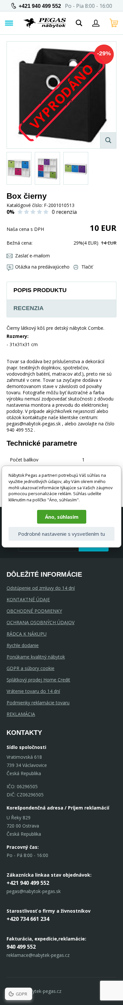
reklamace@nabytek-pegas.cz (38, 955)
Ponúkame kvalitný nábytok (36, 657)
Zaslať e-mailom (32, 255)
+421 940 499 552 (40, 6)
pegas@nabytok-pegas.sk (34, 891)
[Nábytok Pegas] (44, 23)
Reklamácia (21, 714)
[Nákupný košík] (114, 23)
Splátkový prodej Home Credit (38, 680)
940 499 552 (21, 946)
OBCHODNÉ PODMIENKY (34, 611)
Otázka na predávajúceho (42, 267)
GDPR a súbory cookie (30, 668)
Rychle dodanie (23, 645)
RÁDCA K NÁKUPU (27, 634)
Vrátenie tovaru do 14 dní (33, 691)
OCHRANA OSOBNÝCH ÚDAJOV (40, 622)
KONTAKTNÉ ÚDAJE (28, 599)
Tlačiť (87, 267)
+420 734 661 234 (28, 918)
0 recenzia (64, 211)
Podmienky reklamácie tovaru (38, 702)
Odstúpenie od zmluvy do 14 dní (41, 588)
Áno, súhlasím (61, 516)
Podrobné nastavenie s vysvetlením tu (61, 533)
